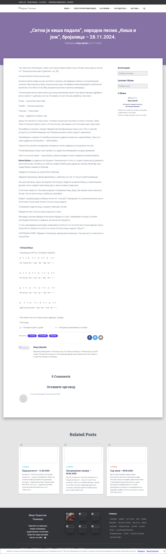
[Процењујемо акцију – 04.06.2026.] (83, 453)
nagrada (113, 526)
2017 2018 (130, 519)
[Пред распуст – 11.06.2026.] (39, 453)
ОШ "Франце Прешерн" (132, 106)
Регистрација (32, 2)
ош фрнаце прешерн (124, 530)
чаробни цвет (116, 537)
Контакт (70, 2)
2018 (137, 519)
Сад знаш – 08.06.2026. (121, 470)
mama (144, 523)
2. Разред (25, 467)
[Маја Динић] (24, 347)
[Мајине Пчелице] (27, 8)
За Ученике (105, 8)
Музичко (53, 335)
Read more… (27, 490)
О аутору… (43, 2)
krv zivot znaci (124, 523)
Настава (134, 8)
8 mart (121, 519)
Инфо (66, 8)
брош (112, 530)
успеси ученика (137, 534)
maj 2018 (136, 523)
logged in (43, 394)
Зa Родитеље (120, 8)
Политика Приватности (57, 2)
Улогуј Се (22, 2)
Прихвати (141, 551)
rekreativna (124, 526)
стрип (126, 534)
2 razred (113, 519)
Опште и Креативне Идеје (85, 8)
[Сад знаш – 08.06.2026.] (127, 453)
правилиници (115, 534)
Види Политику (153, 551)
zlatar (142, 526)
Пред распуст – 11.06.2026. (36, 470)
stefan (134, 526)
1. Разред (32, 335)
